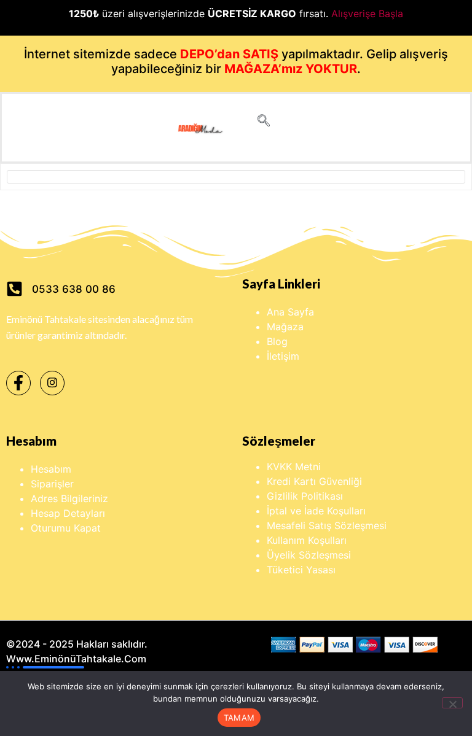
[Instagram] (52, 383)
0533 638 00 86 (74, 289)
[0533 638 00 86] (14, 289)
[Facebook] (18, 383)
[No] (452, 702)
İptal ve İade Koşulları (316, 511)
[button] (263, 121)
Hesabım (51, 469)
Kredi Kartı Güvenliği (314, 481)
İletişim (283, 356)
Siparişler (52, 484)
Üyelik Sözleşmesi (309, 555)
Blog (277, 341)
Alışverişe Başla (367, 13)
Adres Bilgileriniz (69, 498)
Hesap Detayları (68, 513)
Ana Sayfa (290, 312)
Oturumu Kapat (66, 528)
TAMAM (239, 717)
